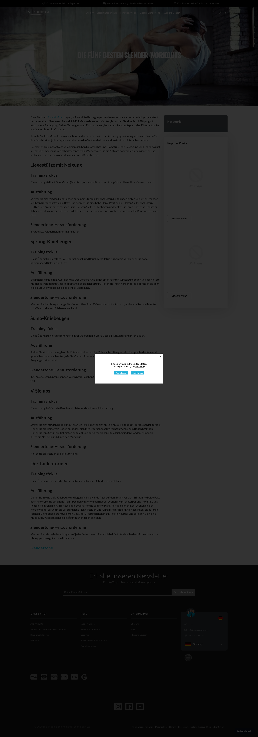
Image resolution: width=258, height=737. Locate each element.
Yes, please (120, 373)
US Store (139, 366)
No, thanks (138, 373)
